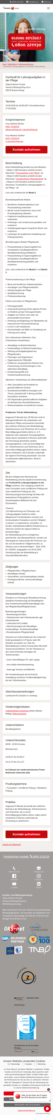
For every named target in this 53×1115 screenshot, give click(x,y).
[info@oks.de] (39, 868)
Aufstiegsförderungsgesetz (17, 711)
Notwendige (15, 1064)
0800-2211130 (17, 2)
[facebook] (14, 876)
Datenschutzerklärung (26, 1110)
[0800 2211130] (14, 868)
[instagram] (39, 876)
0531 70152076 (12, 127)
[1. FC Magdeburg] (14, 950)
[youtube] (14, 884)
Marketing (41, 1064)
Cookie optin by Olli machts (43, 1113)
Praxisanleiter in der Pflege (28, 173)
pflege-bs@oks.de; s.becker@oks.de (22, 130)
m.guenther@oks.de (14, 141)
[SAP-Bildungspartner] (14, 939)
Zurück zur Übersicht (11, 845)
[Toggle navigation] (48, 8)
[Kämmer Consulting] (39, 929)
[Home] (10, 8)
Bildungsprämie (19, 714)
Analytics (28, 1064)
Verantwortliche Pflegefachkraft (29, 179)
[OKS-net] (14, 929)
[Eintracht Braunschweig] (39, 939)
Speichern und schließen (27, 1105)
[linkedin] (39, 884)
